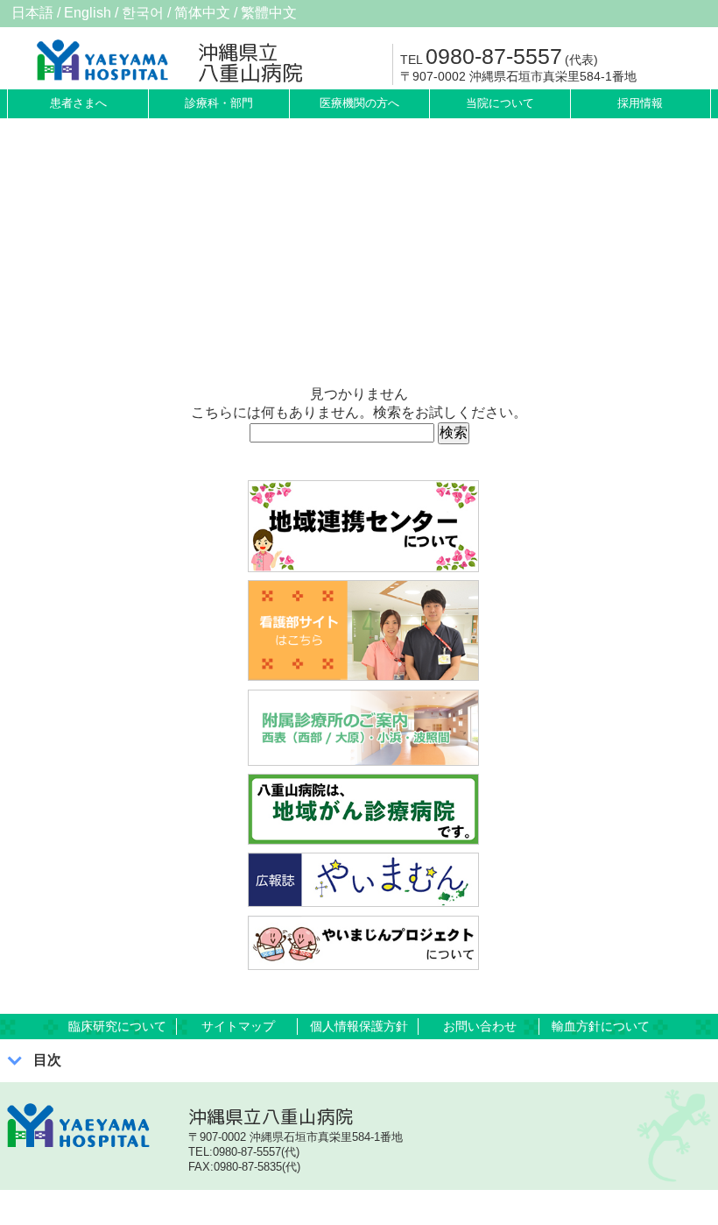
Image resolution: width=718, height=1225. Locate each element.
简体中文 (202, 12)
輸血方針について (601, 1026)
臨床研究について (117, 1026)
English (87, 12)
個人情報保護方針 (359, 1026)
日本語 (32, 12)
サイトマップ (238, 1026)
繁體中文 (269, 12)
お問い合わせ (480, 1026)
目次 (47, 1059)
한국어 (143, 12)
